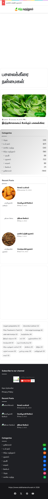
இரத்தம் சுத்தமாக (9, 338)
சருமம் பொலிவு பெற (24, 343)
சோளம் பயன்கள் (23, 187)
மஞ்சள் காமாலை (9, 351)
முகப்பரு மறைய (25, 351)
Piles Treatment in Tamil (12, 330)
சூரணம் (8, 159)
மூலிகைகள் (7, 171)
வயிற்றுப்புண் (40, 351)
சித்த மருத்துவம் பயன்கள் (12, 347)
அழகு (5, 140)
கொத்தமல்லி (8, 343)
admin (6, 119)
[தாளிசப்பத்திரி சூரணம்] (9, 239)
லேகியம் (8, 167)
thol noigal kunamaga (34, 330)
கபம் (22, 338)
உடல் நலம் (6, 144)
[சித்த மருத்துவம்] (24, 9)
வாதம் (6, 355)
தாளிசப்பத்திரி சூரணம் (14, 3)
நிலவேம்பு (29, 347)
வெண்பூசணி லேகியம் (25, 203)
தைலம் (7, 163)
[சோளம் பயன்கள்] (9, 193)
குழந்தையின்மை (34, 338)
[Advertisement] (24, 39)
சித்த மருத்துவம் (9, 152)
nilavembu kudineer (31, 326)
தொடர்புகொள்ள (8, 388)
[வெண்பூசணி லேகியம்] (9, 208)
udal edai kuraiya (10, 334)
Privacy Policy (7, 392)
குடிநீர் (7, 155)
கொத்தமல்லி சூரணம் (25, 249)
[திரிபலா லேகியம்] (9, 224)
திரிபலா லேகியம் (23, 218)
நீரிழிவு (39, 347)
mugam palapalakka (11, 326)
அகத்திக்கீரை (26, 334)
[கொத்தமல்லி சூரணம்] (9, 254)
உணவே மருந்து (8, 148)
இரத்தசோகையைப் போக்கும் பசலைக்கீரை (23, 122)
